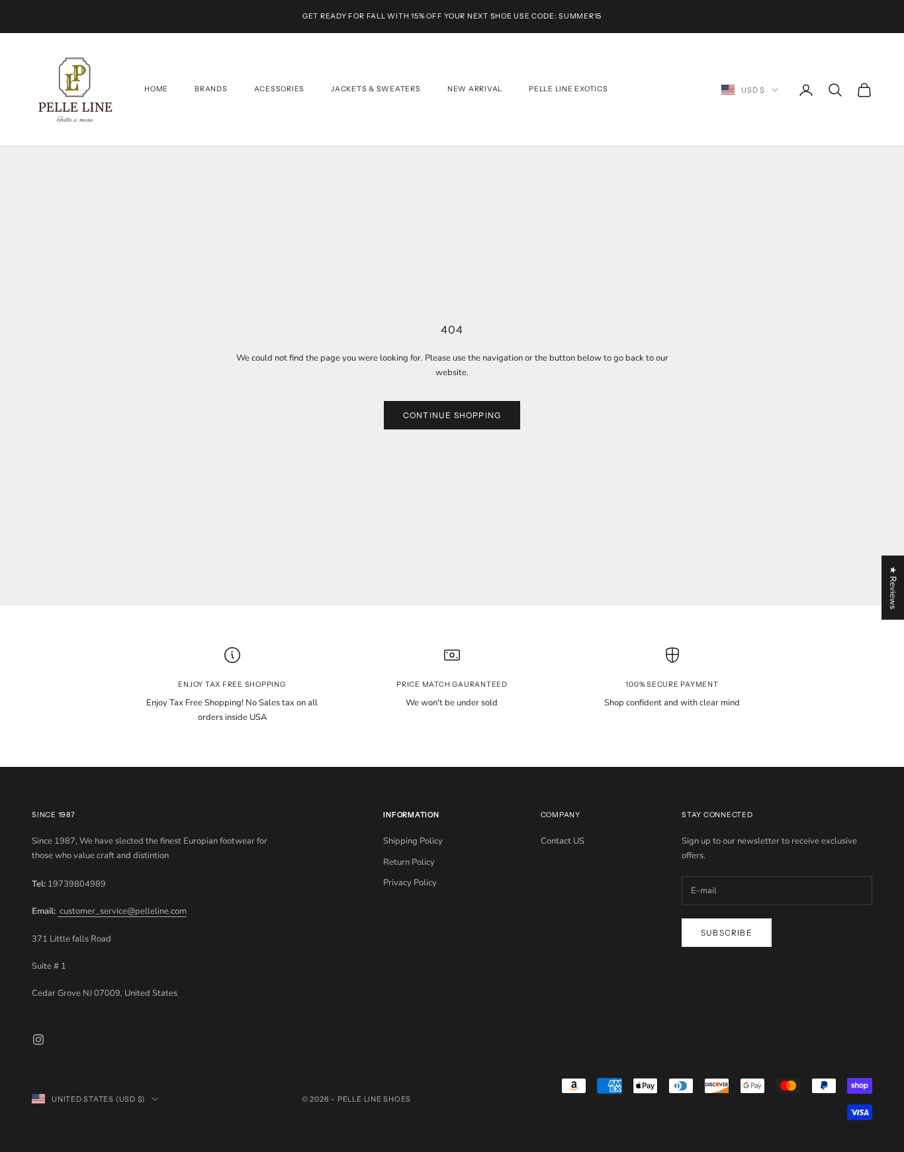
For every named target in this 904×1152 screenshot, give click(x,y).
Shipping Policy (413, 841)
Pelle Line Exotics (568, 89)
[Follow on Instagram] (38, 1039)
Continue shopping (452, 415)
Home (156, 89)
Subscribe (726, 933)
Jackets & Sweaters (376, 89)
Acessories (279, 89)
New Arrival (474, 89)
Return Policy (409, 862)
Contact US (562, 841)
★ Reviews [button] (893, 587)
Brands (211, 89)
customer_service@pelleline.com (122, 911)
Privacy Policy (410, 883)
